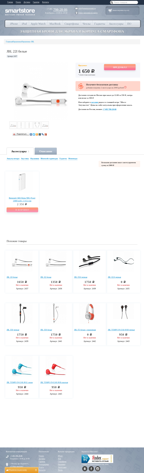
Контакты (45, 2)
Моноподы (72, 158)
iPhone (60, 456)
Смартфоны (62, 462)
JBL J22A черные (114, 277)
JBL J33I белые (46, 330)
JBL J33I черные (13, 330)
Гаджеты (63, 158)
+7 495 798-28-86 (109, 109)
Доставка (27, 2)
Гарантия (36, 2)
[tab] (13, 159)
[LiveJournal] (42, 134)
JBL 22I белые (12, 277)
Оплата (18, 2)
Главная (10, 2)
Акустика (25, 158)
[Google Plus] (45, 134)
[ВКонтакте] (31, 134)
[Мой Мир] (39, 134)
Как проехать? (18, 466)
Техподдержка (44, 464)
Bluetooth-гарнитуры (49, 158)
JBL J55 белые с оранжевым (85, 330)
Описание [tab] (45, 151)
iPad (59, 459)
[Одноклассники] (36, 134)
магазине (94, 102)
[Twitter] (33, 134)
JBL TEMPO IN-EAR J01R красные (54, 382)
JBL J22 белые (45, 277)
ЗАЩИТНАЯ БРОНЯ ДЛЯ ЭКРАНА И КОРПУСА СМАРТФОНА (72, 31)
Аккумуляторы (13, 158)
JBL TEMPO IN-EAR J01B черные (121, 330)
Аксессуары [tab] (20, 151)
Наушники (34, 158)
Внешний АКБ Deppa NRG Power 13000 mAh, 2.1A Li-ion (22, 199)
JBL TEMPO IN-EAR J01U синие (20, 382)
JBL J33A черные (80, 277)
